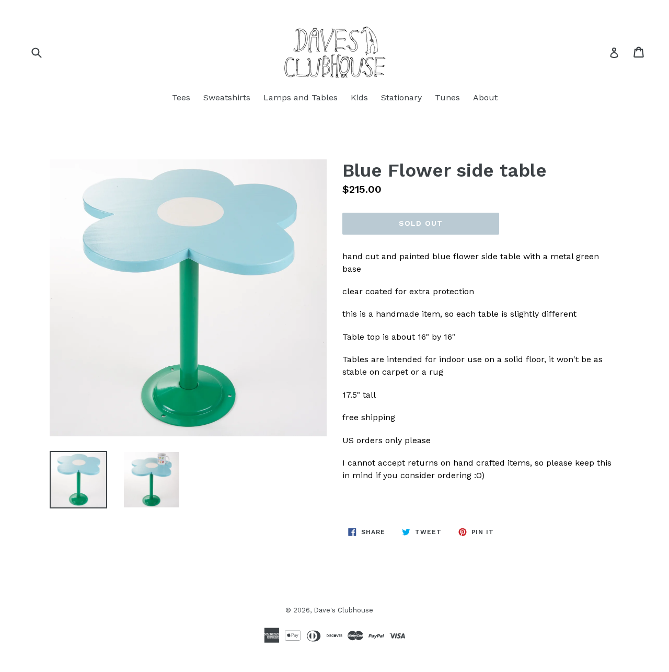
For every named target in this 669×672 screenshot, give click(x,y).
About (485, 97)
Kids (359, 97)
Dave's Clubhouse (343, 610)
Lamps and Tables (300, 97)
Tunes (447, 97)
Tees (181, 97)
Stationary (401, 97)
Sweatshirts (226, 97)
